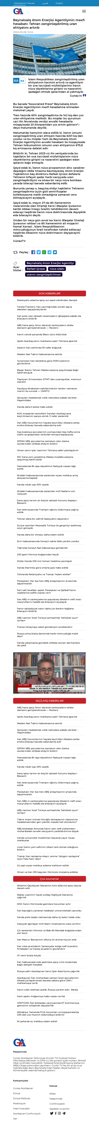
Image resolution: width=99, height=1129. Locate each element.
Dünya (16, 1093)
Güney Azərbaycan (23, 1088)
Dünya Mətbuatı (21, 1098)
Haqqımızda (56, 1098)
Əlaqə (53, 1093)
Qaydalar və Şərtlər (60, 1109)
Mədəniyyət (19, 1103)
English (59, 3)
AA (16, 80)
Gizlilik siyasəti (57, 1104)
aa (22, 80)
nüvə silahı (57, 268)
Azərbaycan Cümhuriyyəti (27, 1113)
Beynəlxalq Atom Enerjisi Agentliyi (50, 263)
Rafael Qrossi (36, 268)
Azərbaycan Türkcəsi (24, 3)
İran (15, 1118)
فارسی (45, 3)
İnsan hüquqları (21, 1108)
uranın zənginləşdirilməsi (44, 274)
